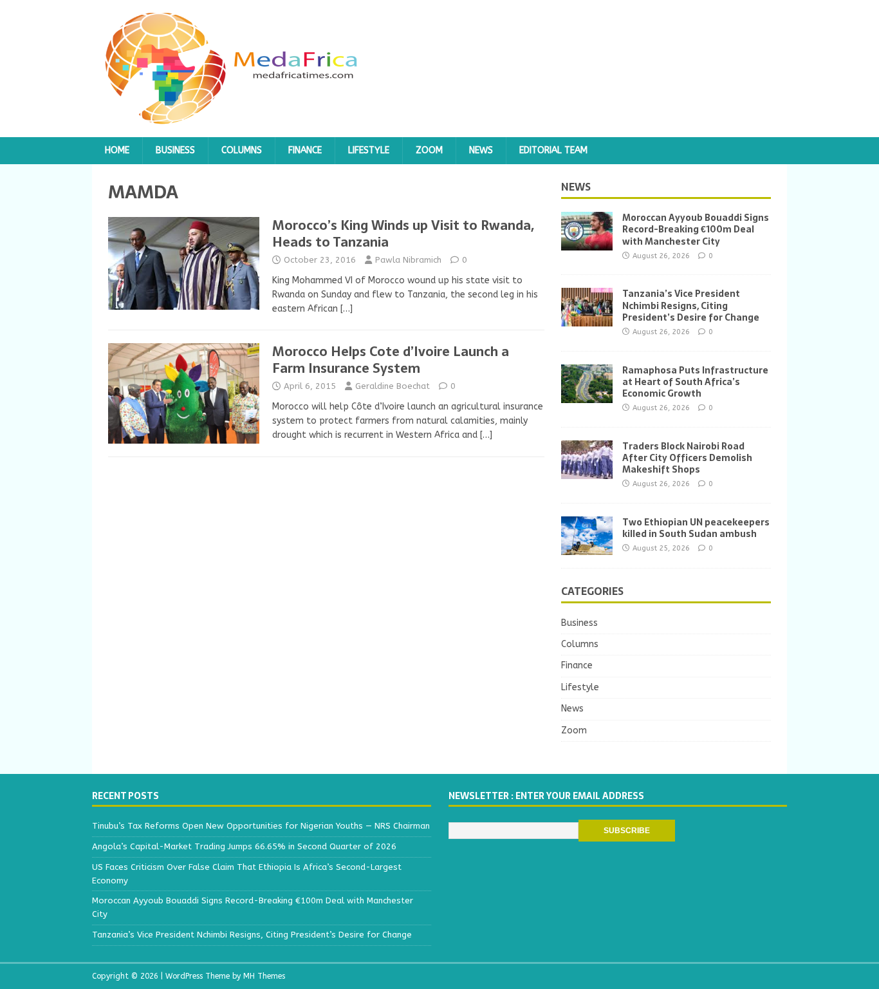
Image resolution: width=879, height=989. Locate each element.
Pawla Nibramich (408, 260)
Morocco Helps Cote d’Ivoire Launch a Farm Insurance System (390, 360)
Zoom (429, 150)
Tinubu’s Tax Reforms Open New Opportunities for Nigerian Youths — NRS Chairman (261, 826)
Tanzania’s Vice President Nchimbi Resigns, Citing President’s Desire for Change (690, 305)
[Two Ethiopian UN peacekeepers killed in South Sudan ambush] (587, 547)
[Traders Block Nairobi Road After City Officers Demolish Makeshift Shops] (587, 471)
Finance (305, 150)
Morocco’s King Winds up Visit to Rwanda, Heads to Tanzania (403, 233)
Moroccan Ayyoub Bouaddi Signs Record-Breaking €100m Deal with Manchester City (695, 229)
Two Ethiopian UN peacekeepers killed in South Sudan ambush (696, 528)
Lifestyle (368, 150)
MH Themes (264, 976)
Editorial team (553, 150)
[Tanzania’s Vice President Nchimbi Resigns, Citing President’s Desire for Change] (587, 319)
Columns (241, 150)
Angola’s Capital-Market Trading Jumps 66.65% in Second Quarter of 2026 (244, 846)
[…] (346, 308)
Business (175, 150)
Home (117, 150)
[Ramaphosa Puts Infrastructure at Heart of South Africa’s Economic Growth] (587, 395)
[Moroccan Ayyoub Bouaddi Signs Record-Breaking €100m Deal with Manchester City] (587, 243)
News (481, 150)
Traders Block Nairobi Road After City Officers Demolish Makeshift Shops (687, 457)
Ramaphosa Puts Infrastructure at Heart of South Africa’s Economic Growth (695, 381)
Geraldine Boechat (392, 386)
